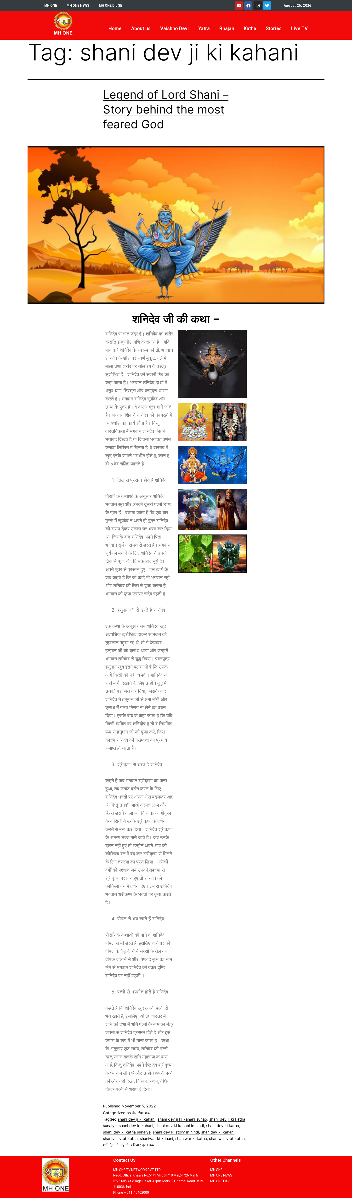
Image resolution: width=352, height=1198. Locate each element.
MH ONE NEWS (78, 5)
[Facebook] (248, 5)
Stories (274, 28)
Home (114, 28)
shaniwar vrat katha (227, 1138)
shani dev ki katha (222, 1125)
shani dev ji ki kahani (136, 1119)
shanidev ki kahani (217, 1132)
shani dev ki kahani (136, 1125)
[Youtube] (239, 5)
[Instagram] (258, 5)
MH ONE (50, 5)
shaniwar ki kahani (156, 1138)
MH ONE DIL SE (110, 5)
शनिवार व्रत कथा (143, 1145)
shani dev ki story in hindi (176, 1132)
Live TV (299, 28)
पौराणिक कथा (141, 1112)
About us (141, 28)
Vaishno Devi (174, 28)
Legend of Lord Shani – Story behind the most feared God (165, 109)
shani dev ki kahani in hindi (179, 1125)
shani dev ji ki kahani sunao (182, 1119)
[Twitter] (267, 5)
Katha (250, 28)
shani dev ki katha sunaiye (127, 1132)
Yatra (204, 28)
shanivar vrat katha (120, 1138)
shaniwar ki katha (191, 1138)
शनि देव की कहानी (116, 1145)
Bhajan (226, 28)
